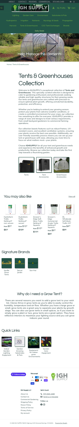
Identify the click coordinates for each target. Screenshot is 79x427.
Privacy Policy (26, 410)
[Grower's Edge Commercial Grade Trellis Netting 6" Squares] (54, 221)
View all (71, 196)
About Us (24, 394)
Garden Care (28, 15)
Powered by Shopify (61, 423)
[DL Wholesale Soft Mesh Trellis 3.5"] (68, 219)
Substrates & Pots (59, 15)
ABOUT (12, 1)
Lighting (15, 15)
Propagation (67, 20)
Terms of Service (27, 408)
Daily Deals (39, 31)
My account (25, 413)
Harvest (13, 25)
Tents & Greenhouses (29, 25)
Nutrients (36, 20)
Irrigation (24, 20)
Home (9, 64)
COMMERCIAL (45, 1)
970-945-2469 (58, 1)
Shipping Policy (27, 402)
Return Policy (26, 405)
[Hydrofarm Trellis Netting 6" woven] (24, 219)
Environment (42, 15)
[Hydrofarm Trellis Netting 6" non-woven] (10, 219)
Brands (66, 25)
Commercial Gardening (29, 399)
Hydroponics (11, 20)
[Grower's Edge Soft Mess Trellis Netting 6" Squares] (39, 220)
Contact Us (25, 397)
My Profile (61, 8)
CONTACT (22, 1)
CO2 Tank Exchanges (51, 25)
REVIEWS (33, 1)
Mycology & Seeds (50, 20)
